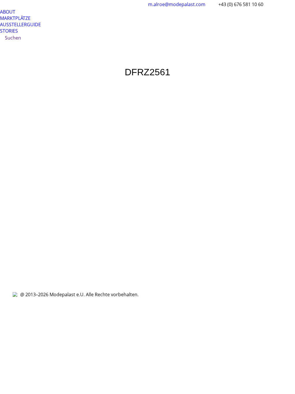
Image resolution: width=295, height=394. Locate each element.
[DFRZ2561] (147, 182)
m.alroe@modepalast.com (176, 4)
